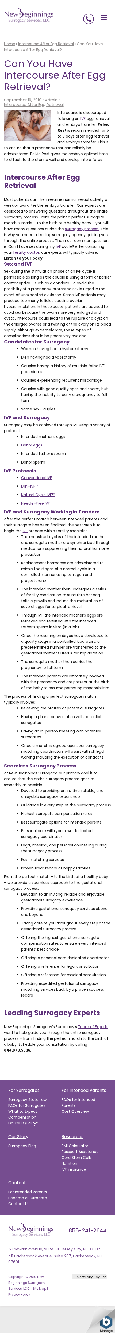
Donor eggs (31, 445)
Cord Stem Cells (77, 1157)
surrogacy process (82, 229)
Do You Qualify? (23, 1123)
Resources (72, 1137)
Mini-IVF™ (29, 486)
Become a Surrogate (27, 1198)
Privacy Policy (19, 1294)
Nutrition (69, 1163)
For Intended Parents (84, 1090)
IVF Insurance (74, 1169)
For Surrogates (24, 1090)
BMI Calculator (75, 1145)
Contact (17, 1183)
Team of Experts (93, 1026)
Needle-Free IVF (35, 503)
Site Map (39, 1288)
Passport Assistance (80, 1151)
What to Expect (22, 1111)
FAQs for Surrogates (26, 1105)
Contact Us (18, 1203)
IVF (83, 118)
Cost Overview (75, 1111)
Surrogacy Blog (22, 1145)
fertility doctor (26, 252)
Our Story (18, 1137)
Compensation (22, 1117)
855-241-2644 (88, 1230)
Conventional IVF (36, 477)
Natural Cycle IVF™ (38, 494)
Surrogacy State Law (27, 1099)
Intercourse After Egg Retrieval (34, 104)
